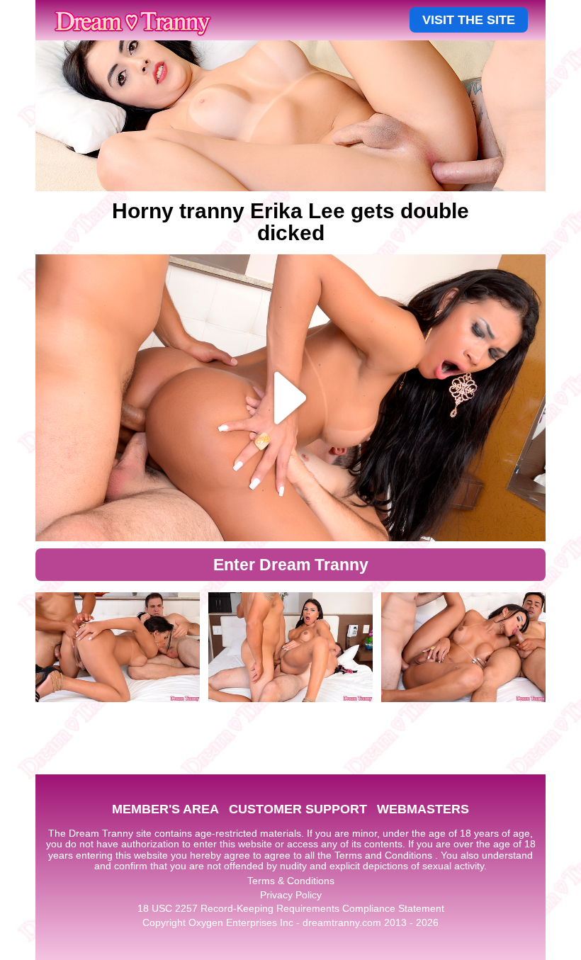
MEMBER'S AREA (165, 809)
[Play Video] (290, 397)
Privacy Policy (291, 894)
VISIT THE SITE (468, 20)
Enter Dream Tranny (290, 564)
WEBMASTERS (423, 809)
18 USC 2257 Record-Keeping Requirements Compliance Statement (290, 908)
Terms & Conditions (290, 880)
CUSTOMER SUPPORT (298, 809)
